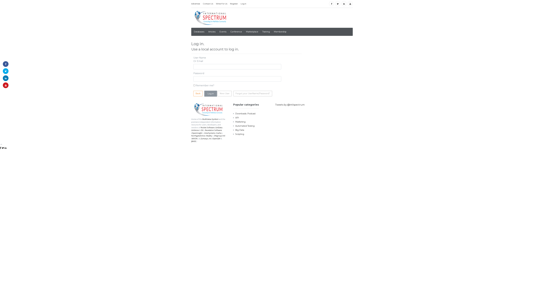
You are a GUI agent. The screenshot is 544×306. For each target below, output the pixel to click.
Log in (243, 4)
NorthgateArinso (198, 135)
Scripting (239, 134)
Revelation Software (213, 130)
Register (234, 4)
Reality (209, 135)
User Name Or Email (199, 59)
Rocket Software (207, 127)
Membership (280, 31)
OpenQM (216, 138)
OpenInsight (197, 133)
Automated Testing (245, 126)
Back (198, 93)
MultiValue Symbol (210, 119)
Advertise (195, 4)
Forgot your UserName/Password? (252, 93)
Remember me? (205, 85)
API (237, 117)
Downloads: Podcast (245, 113)
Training (266, 31)
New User (225, 93)
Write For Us (221, 4)
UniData (218, 127)
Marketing (240, 122)
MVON (194, 138)
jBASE (193, 141)
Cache (218, 133)
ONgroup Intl (219, 135)
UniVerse (195, 130)
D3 (202, 130)
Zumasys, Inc (206, 138)
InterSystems (209, 133)
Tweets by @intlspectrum (290, 104)
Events (222, 31)
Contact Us (208, 4)
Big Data (239, 130)
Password (198, 73)
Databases (199, 31)
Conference (236, 31)
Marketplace (252, 31)
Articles (211, 31)
